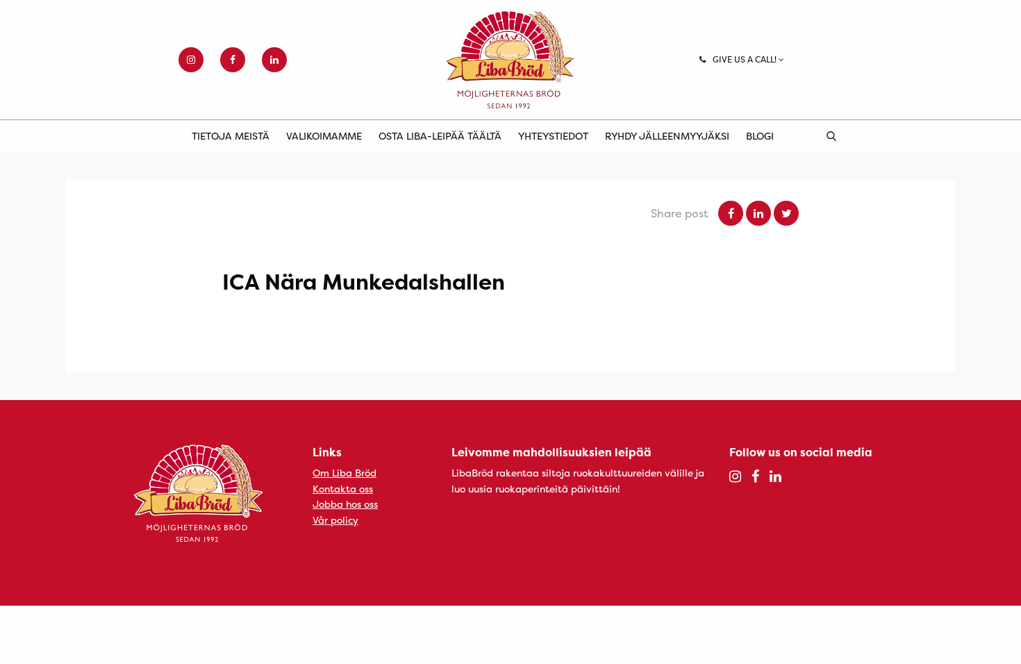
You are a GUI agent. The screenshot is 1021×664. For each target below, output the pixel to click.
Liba (510, 59)
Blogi (760, 135)
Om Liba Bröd (344, 472)
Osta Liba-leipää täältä (440, 135)
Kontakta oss (343, 488)
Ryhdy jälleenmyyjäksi (667, 135)
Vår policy (335, 519)
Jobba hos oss (345, 504)
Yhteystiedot (553, 135)
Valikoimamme (324, 135)
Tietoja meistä (230, 135)
